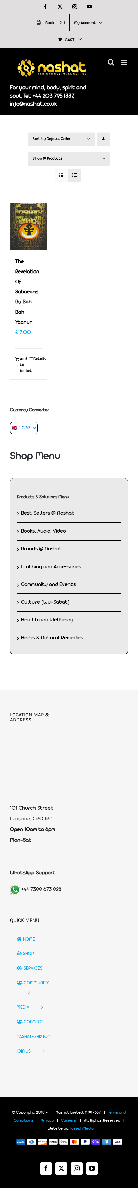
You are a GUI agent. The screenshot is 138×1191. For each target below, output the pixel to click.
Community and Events (48, 584)
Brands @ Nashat (41, 549)
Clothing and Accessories (51, 567)
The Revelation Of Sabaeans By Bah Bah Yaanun (27, 292)
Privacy (47, 1120)
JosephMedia (82, 1128)
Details (37, 359)
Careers (68, 1120)
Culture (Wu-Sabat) (45, 602)
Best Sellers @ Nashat (47, 513)
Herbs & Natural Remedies (52, 638)
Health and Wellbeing (47, 620)
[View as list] (74, 175)
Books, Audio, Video (43, 531)
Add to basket (24, 365)
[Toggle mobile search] (111, 62)
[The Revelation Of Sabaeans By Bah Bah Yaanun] (28, 226)
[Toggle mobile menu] (124, 62)
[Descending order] (103, 139)
